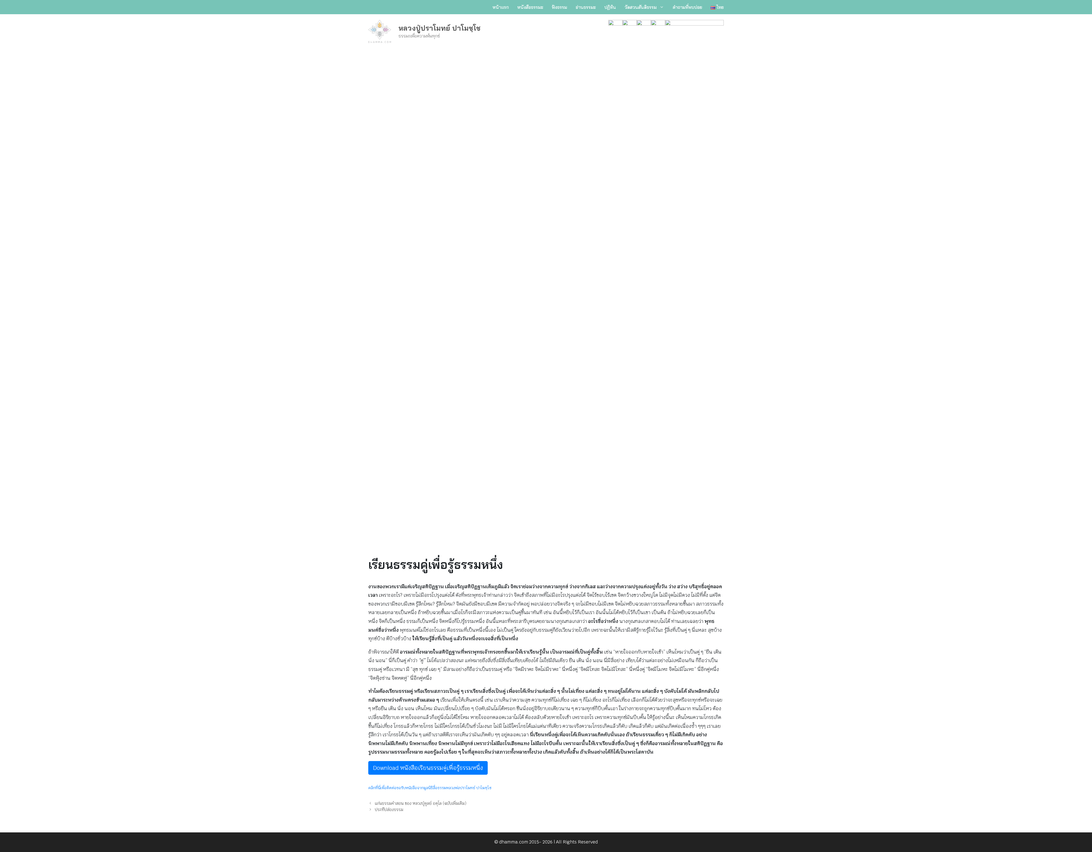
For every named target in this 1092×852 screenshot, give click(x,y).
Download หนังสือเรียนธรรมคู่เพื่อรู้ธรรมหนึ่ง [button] (428, 768)
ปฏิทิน (610, 7)
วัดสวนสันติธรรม (640, 7)
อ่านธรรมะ (586, 7)
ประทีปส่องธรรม (389, 809)
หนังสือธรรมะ (530, 7)
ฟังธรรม (559, 7)
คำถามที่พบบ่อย (687, 7)
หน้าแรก (501, 7)
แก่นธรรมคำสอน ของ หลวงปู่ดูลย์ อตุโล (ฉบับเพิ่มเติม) (420, 803)
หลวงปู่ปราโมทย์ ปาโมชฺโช (439, 28)
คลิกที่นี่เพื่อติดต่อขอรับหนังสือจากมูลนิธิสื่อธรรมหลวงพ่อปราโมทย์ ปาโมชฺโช (430, 787)
